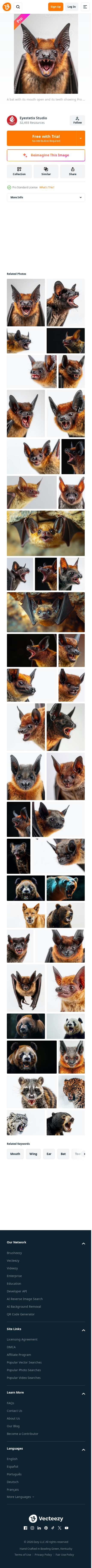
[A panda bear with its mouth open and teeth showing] (26, 1255)
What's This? (46, 187)
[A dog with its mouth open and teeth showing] (26, 1309)
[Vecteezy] (7, 7)
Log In (72, 7)
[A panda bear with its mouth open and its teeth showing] (26, 1504)
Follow (77, 122)
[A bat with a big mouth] (26, 1466)
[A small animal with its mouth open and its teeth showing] (18, 1186)
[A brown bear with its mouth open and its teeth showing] (26, 1336)
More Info (16, 197)
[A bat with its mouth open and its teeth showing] (26, 302)
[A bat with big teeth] (26, 1106)
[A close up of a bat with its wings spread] (33, 1149)
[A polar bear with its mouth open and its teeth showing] (26, 1282)
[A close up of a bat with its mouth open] (20, 482)
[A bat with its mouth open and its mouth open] (32, 847)
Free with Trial (46, 138)
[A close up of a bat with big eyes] (31, 1374)
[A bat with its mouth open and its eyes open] (58, 1100)
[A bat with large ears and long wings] (26, 1416)
